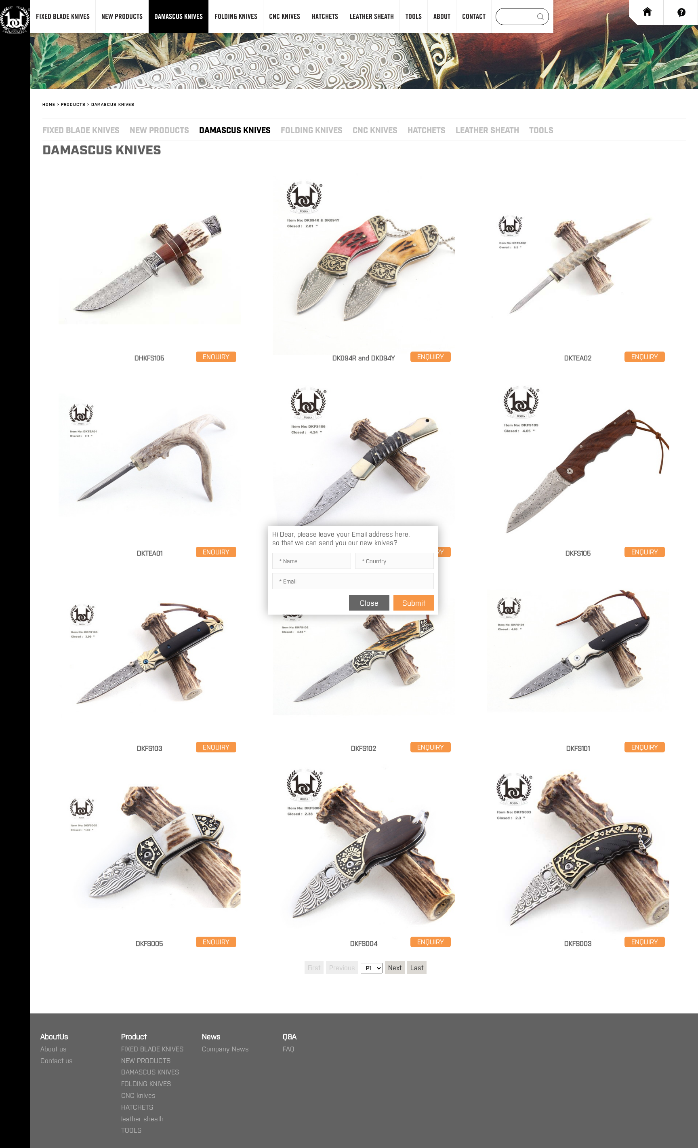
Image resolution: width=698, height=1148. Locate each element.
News (211, 1036)
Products (73, 104)
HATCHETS (427, 129)
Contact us (56, 1060)
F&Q (681, 12)
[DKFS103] (150, 569)
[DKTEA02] (578, 179)
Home (646, 8)
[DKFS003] (578, 764)
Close (369, 602)
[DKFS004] (364, 764)
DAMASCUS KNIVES (235, 129)
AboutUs (54, 1036)
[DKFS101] (578, 569)
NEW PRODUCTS (159, 129)
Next (395, 967)
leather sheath (487, 129)
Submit (413, 602)
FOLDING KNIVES (312, 129)
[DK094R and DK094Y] (364, 179)
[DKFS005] (150, 764)
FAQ (288, 1049)
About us (53, 1049)
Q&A (289, 1036)
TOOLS (541, 129)
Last (416, 967)
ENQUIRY (216, 356)
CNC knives (375, 129)
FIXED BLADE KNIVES (81, 129)
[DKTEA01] (150, 373)
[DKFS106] (364, 373)
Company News (225, 1049)
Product (134, 1036)
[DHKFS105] (150, 179)
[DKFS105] (578, 373)
